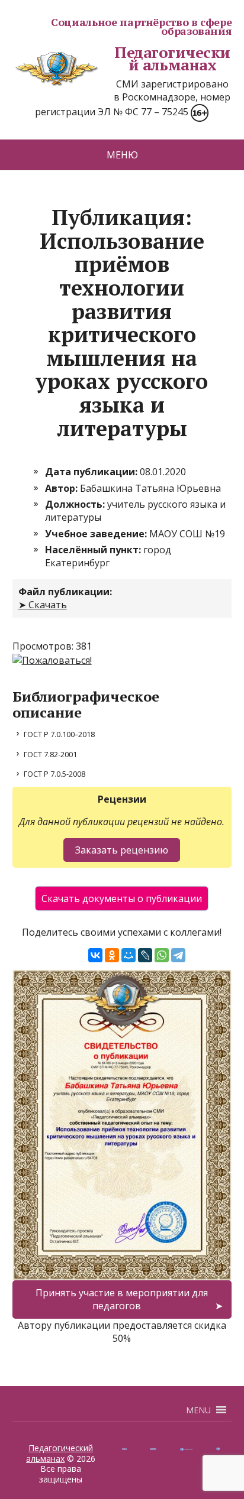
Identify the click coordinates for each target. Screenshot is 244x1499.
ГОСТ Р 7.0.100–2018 (59, 734)
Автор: (62, 488)
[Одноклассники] (112, 955)
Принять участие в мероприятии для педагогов (122, 1299)
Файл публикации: (65, 591)
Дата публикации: (92, 471)
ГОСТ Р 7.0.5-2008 (54, 773)
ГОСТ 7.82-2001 (50, 754)
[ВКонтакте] (95, 955)
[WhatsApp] (162, 955)
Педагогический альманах (172, 59)
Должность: (76, 504)
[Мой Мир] (128, 955)
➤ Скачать (42, 604)
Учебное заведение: (97, 533)
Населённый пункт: (94, 549)
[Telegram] (178, 955)
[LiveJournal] (145, 955)
